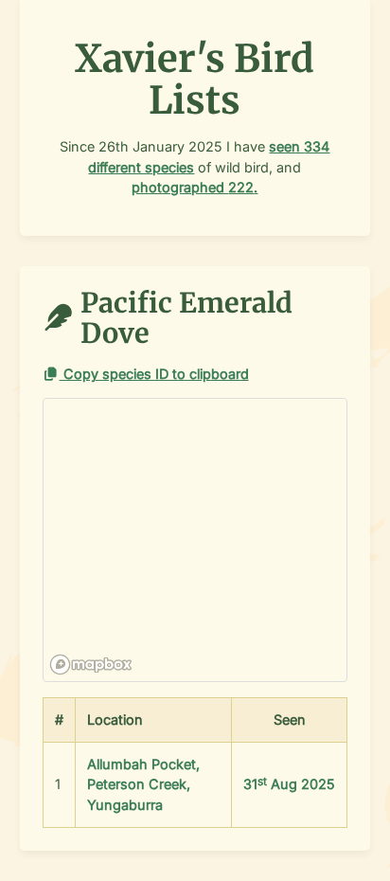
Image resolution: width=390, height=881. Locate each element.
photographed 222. (194, 187)
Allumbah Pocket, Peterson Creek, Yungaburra (143, 784)
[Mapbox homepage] (91, 664)
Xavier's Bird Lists (194, 79)
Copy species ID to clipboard (154, 374)
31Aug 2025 (289, 784)
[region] (196, 541)
